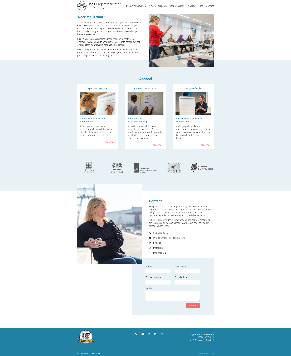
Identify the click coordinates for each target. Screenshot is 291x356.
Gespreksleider (176, 5)
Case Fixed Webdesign (204, 353)
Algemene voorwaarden (202, 334)
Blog (201, 5)
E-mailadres (181, 277)
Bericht (149, 288)
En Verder (191, 5)
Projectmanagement (136, 5)
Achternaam (181, 265)
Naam (149, 265)
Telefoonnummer (154, 277)
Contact (210, 5)
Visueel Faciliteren (158, 5)
